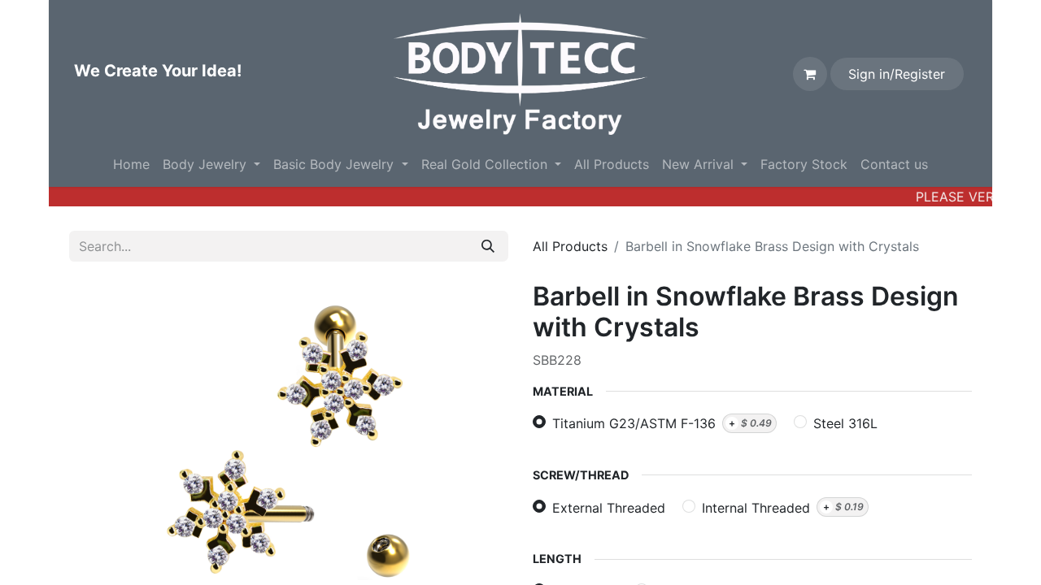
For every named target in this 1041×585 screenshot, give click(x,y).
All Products (570, 246)
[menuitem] (131, 164)
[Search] (488, 246)
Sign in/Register (896, 74)
